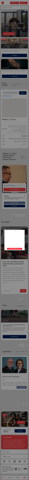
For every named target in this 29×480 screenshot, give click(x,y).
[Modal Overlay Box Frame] (14, 240)
